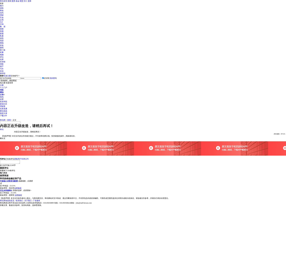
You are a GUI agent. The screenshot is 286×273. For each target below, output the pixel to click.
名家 (2, 59)
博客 (2, 64)
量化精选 (3, 111)
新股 (2, 34)
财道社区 (3, 104)
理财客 (2, 106)
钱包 (2, 97)
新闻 (9, 1)
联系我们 (19, 201)
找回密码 (53, 78)
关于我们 (28, 201)
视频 (2, 55)
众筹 (2, 20)
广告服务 (36, 201)
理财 (2, 15)
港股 (2, 29)
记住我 (46, 78)
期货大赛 (3, 113)
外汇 (25, 1)
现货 (2, 41)
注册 (2, 85)
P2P (1, 22)
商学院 (2, 73)
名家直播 (3, 109)
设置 (2, 99)
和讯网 (2, 120)
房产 (2, 66)
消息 (2, 90)
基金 (17, 1)
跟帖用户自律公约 (21, 159)
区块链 (2, 62)
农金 (2, 45)
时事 (2, 52)
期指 (2, 43)
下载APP (3, 116)
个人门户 (3, 87)
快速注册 (7, 76)
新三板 (2, 50)
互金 (2, 17)
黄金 (2, 10)
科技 (2, 71)
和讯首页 (3, 1)
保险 (2, 8)
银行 (2, 6)
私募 (2, 36)
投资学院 (3, 102)
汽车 (2, 69)
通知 (2, 92)
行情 (2, 24)
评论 (2, 57)
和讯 (2, 129)
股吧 (2, 48)
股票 (13, 1)
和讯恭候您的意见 (7, 201)
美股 (2, 31)
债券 (29, 1)
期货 (21, 1)
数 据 (2, 26)
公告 (2, 95)
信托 (2, 13)
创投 (2, 38)
